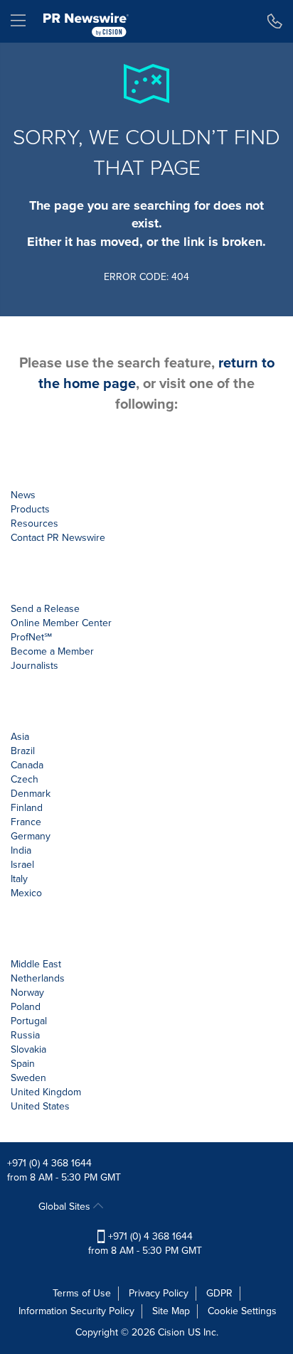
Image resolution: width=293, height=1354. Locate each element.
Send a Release (45, 608)
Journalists (34, 665)
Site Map (171, 1311)
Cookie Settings (242, 1311)
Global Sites (65, 1206)
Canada (27, 765)
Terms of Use (82, 1293)
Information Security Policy (76, 1311)
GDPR (219, 1293)
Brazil (23, 750)
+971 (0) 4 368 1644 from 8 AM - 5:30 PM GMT (145, 1243)
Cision (171, 1332)
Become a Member (52, 651)
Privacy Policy (158, 1293)
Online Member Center (61, 623)
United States (40, 1106)
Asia (20, 736)
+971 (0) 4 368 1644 (49, 1163)
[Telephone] (275, 21)
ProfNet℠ (31, 637)
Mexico (26, 893)
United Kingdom (46, 1092)
